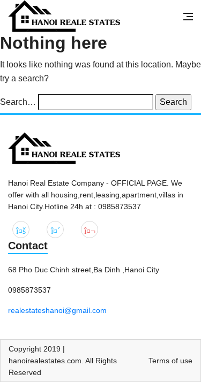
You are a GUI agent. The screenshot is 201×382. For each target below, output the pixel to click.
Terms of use (170, 360)
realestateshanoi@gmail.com (57, 310)
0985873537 (29, 290)
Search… (18, 101)
